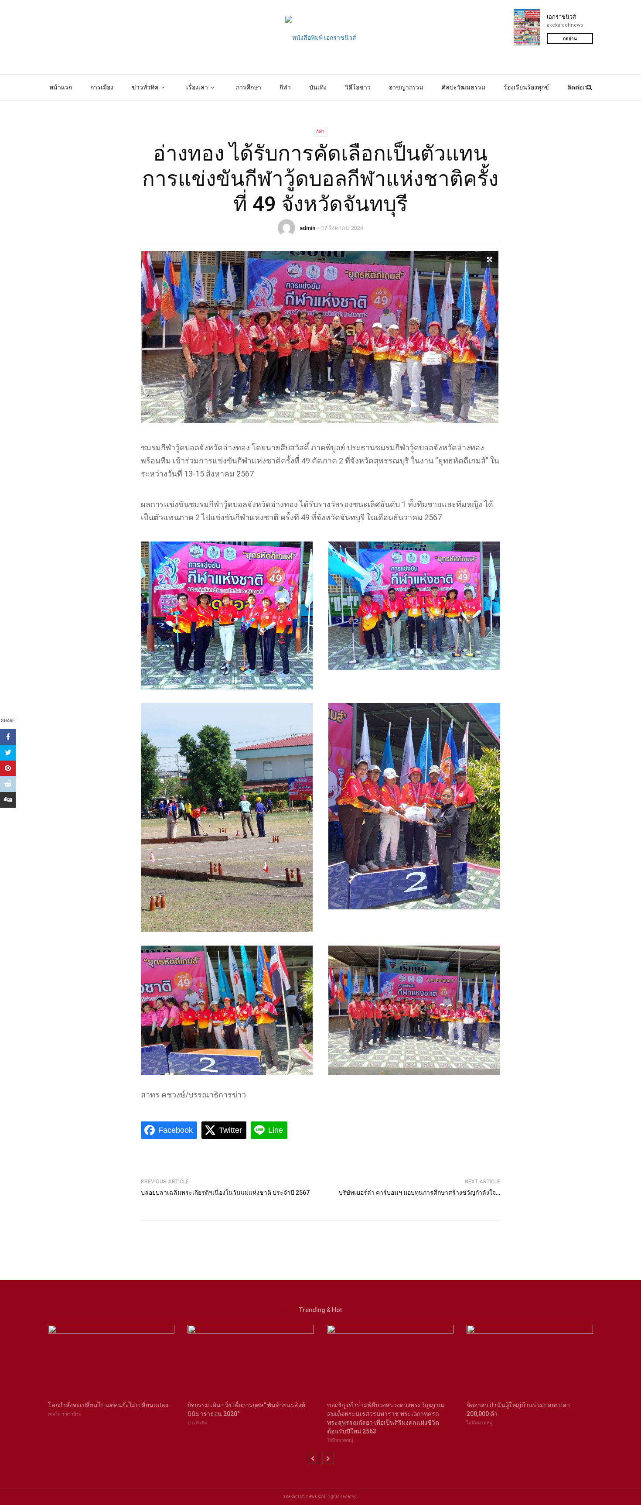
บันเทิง (318, 87)
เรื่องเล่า (197, 87)
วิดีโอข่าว (358, 87)
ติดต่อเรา (579, 87)
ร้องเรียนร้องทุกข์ (526, 87)
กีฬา (285, 87)
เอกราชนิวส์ (561, 17)
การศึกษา (248, 87)
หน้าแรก (60, 87)
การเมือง (101, 87)
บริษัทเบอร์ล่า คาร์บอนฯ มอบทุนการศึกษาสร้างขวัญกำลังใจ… (419, 1192)
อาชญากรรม (406, 87)
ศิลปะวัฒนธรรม (463, 87)
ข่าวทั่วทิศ (145, 87)
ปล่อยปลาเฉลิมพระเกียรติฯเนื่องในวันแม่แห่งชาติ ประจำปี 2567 (225, 1192)
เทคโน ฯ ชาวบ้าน (65, 1414)
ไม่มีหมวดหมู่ (340, 1440)
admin (307, 228)
